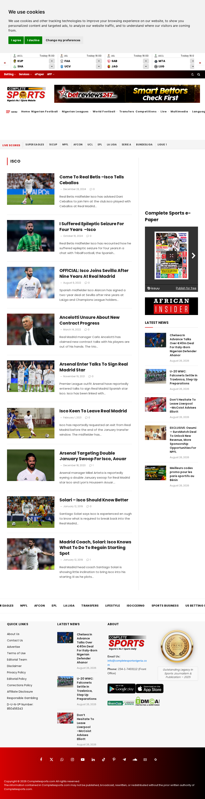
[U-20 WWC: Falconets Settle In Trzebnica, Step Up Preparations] (155, 376)
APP (49, 74)
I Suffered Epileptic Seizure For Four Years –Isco (91, 226)
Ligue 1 (162, 144)
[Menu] (11, 111)
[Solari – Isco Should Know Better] (30, 512)
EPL (100, 144)
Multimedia (179, 111)
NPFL (65, 144)
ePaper (39, 74)
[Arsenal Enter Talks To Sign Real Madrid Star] (30, 376)
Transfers (126, 111)
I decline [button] (33, 40)
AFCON (78, 144)
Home (25, 111)
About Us (13, 634)
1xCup (53, 144)
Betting (8, 74)
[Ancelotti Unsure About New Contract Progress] (30, 329)
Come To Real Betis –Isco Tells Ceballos (91, 180)
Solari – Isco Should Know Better (93, 500)
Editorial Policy (17, 679)
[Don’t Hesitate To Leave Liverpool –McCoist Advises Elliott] (155, 404)
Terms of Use (16, 653)
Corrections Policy (19, 685)
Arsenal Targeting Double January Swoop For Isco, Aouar (92, 456)
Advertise (13, 647)
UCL (89, 144)
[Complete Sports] (26, 94)
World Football (104, 111)
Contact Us (15, 640)
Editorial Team (17, 660)
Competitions (146, 111)
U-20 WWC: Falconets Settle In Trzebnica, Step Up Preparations (184, 377)
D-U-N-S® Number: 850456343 (20, 706)
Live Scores (11, 145)
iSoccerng (136, 606)
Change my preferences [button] (63, 40)
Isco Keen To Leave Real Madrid (93, 411)
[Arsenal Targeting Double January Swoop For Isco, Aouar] (30, 465)
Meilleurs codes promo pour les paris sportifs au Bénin (182, 474)
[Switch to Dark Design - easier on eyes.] (192, 74)
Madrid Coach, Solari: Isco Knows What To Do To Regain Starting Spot (95, 547)
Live (164, 111)
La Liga (112, 144)
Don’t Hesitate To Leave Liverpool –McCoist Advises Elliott (183, 406)
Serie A (126, 144)
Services (24, 74)
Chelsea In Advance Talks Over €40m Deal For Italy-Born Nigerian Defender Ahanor (183, 345)
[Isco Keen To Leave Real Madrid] (30, 423)
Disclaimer (14, 666)
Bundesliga (144, 144)
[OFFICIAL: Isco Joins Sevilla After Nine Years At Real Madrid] (30, 282)
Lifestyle (112, 606)
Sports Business (165, 606)
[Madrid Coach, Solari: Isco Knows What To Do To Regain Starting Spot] (30, 554)
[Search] (198, 74)
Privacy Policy (16, 672)
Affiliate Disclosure (20, 692)
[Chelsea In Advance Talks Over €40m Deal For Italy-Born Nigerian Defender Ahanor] (155, 340)
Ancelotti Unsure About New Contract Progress (89, 320)
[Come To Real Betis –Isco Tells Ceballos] (30, 189)
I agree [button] (16, 40)
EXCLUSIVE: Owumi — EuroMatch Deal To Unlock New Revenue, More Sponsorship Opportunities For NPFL (183, 440)
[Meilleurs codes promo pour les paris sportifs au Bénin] (155, 473)
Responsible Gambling (22, 698)
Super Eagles (34, 144)
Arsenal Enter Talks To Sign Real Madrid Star (93, 367)
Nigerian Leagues (75, 111)
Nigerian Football (44, 111)
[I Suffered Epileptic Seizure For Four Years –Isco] (30, 236)
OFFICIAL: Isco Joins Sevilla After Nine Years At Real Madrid (94, 273)
